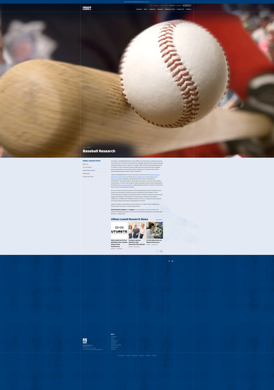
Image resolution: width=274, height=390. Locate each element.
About (145, 9)
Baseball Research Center (91, 161)
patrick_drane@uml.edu (98, 349)
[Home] (87, 8)
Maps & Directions (121, 355)
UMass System (134, 355)
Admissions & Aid (170, 9)
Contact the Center (88, 176)
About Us (85, 164)
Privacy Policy (141, 355)
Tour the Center (87, 167)
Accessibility (148, 355)
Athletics (188, 9)
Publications (86, 173)
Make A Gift (179, 5)
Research (160, 9)
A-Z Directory (156, 5)
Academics (152, 9)
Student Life (180, 9)
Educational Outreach (89, 170)
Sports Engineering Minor (125, 185)
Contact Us (128, 355)
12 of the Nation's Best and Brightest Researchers (154, 241)
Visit (151, 5)
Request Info (172, 5)
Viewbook (139, 9)
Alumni (161, 5)
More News (159, 219)
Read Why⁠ (147, 1)
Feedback (154, 355)
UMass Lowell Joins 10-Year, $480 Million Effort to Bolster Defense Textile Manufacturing (119, 243)
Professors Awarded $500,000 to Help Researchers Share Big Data (137, 242)
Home (84, 147)
